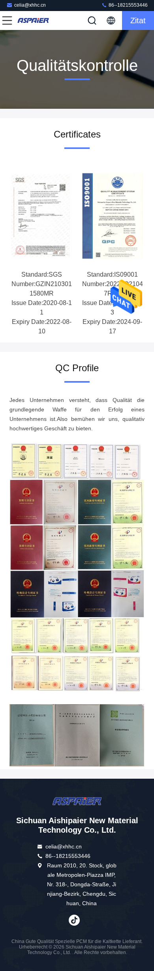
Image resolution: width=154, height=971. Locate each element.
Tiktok (74, 920)
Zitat (138, 20)
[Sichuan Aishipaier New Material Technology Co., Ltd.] (33, 20)
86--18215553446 (127, 5)
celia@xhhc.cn (30, 5)
